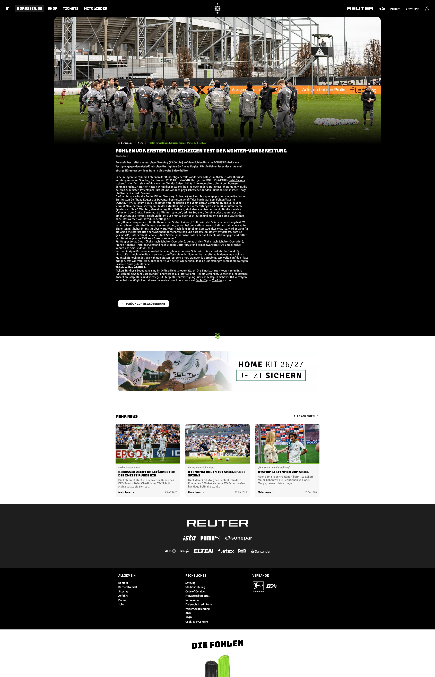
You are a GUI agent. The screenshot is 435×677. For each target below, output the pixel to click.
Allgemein (127, 575)
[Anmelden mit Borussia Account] (427, 8)
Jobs (121, 604)
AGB (188, 613)
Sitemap (123, 591)
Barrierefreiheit (127, 587)
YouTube (217, 280)
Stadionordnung (195, 587)
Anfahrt (123, 596)
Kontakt (123, 583)
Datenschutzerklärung (199, 604)
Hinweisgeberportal (197, 596)
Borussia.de (29, 8)
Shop (52, 8)
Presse (122, 600)
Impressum (192, 600)
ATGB (188, 617)
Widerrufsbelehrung (197, 609)
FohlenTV (201, 280)
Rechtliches (195, 575)
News (140, 143)
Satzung (190, 583)
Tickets (71, 8)
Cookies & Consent (196, 622)
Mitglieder (95, 8)
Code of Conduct (195, 591)
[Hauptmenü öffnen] (7, 8)
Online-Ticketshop (172, 270)
